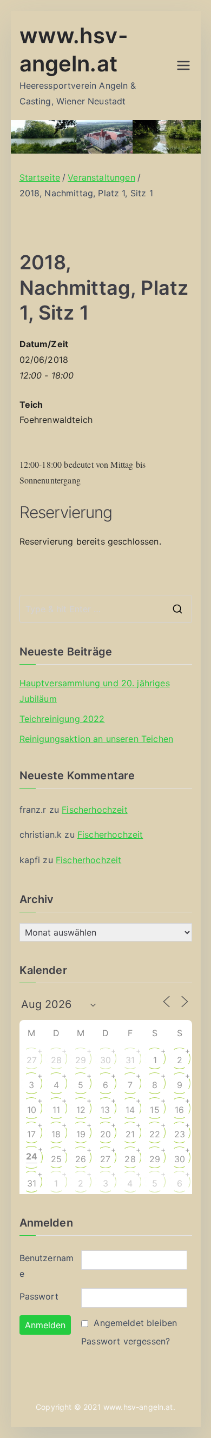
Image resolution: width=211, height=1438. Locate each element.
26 (80, 1159)
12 (80, 1109)
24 (31, 1156)
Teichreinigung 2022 (62, 718)
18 (56, 1134)
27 (32, 1060)
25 (56, 1159)
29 (80, 1060)
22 (154, 1134)
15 (154, 1109)
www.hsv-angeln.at (138, 1407)
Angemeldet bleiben (135, 1322)
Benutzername (46, 1266)
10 (31, 1109)
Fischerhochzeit (94, 809)
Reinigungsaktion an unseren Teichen (96, 738)
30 (105, 1060)
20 (105, 1134)
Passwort (38, 1296)
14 (130, 1109)
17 (31, 1134)
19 (80, 1134)
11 (56, 1109)
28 (56, 1060)
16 (179, 1109)
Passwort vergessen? (125, 1341)
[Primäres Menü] (183, 65)
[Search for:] (106, 608)
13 (105, 1109)
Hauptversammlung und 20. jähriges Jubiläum (94, 691)
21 (130, 1134)
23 (179, 1134)
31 (130, 1060)
